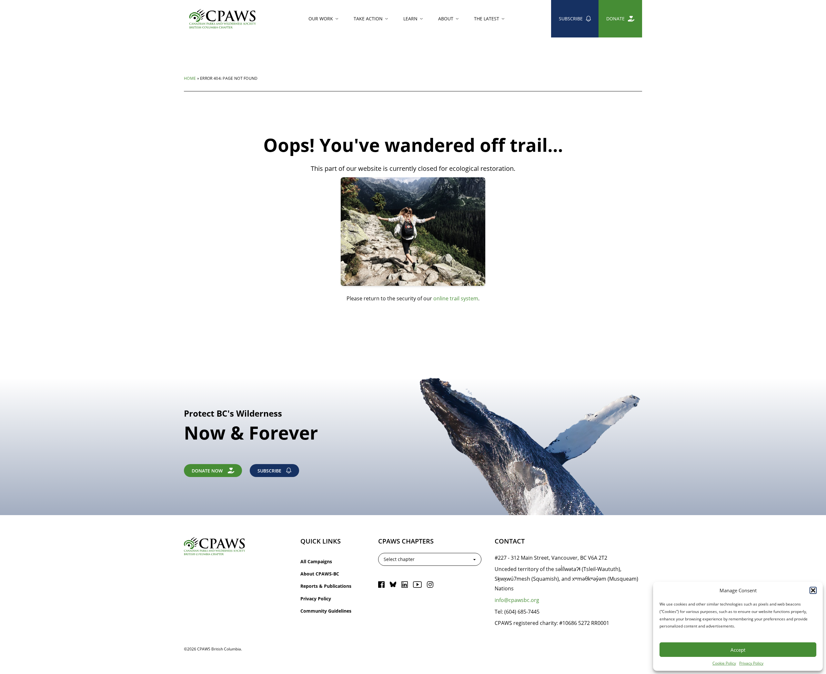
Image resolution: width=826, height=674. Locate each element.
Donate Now (207, 471)
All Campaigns (316, 561)
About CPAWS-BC (319, 574)
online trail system (455, 298)
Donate (615, 19)
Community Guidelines (325, 611)
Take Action (368, 19)
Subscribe (571, 19)
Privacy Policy (751, 663)
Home (190, 78)
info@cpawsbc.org (517, 599)
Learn (410, 19)
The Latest (486, 19)
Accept (737, 650)
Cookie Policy (724, 663)
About (445, 19)
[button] (813, 590)
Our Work (320, 19)
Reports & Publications (325, 586)
